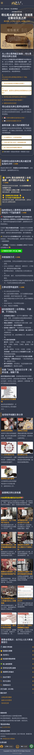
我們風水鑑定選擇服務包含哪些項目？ (16, 97)
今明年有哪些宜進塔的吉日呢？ (15, 118)
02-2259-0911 (6, 727)
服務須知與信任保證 (10, 103)
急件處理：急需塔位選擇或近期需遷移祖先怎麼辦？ (16, 92)
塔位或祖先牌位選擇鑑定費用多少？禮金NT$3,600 (14, 78)
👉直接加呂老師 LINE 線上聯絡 (11, 251)
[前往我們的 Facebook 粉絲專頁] (1, 746)
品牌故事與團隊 (6, 697)
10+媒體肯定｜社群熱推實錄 (13, 137)
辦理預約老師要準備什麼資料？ (13, 100)
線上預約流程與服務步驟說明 (13, 147)
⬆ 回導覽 (15, 164)
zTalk (20, 753)
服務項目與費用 (6, 700)
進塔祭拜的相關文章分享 (13, 121)
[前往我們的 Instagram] (17, 746)
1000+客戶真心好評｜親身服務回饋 (15, 142)
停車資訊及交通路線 (8, 738)
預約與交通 (5, 703)
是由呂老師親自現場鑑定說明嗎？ (14, 83)
